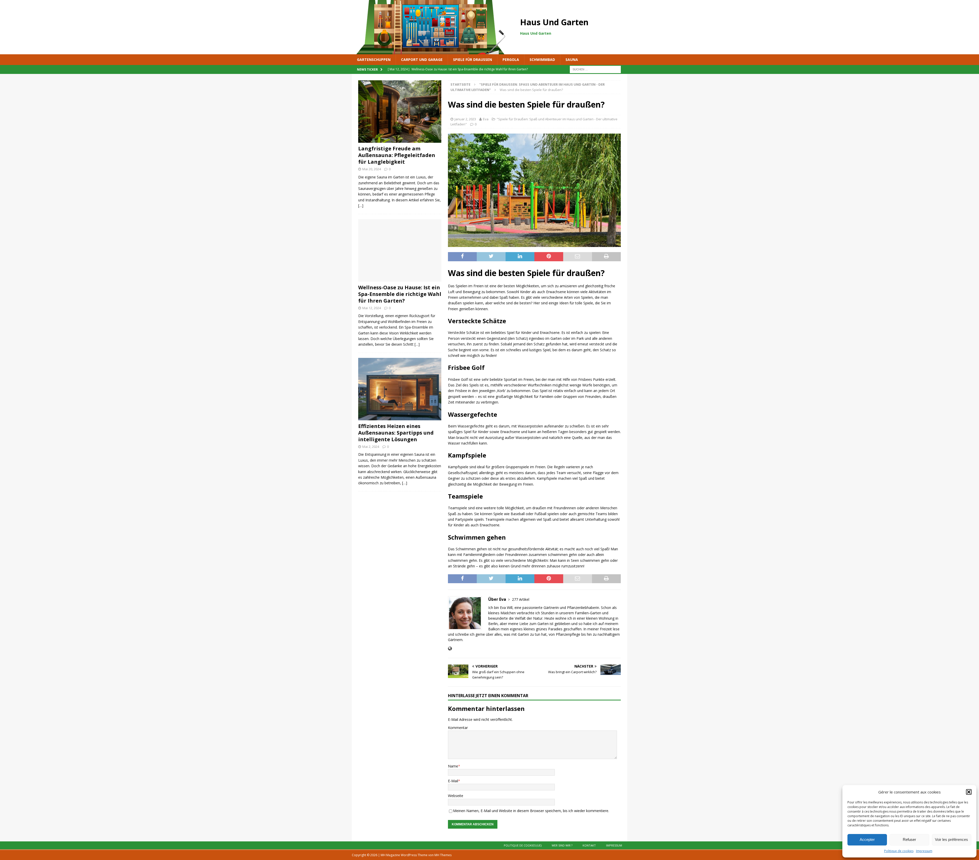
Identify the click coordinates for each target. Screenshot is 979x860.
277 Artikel (520, 599)
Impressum (924, 851)
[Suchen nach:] (595, 69)
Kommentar (458, 727)
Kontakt (589, 845)
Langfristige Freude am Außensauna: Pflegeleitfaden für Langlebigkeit (396, 155)
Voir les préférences (951, 839)
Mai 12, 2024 (371, 308)
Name (453, 766)
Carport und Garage (422, 59)
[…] (360, 205)
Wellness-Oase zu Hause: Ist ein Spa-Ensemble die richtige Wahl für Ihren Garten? (399, 294)
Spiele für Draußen (472, 59)
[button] (968, 791)
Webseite (455, 795)
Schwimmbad (542, 59)
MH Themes (443, 855)
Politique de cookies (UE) (523, 845)
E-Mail (453, 780)
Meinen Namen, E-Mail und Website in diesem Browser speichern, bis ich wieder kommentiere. (531, 810)
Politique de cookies (898, 851)
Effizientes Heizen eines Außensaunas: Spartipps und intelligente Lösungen (396, 433)
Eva (485, 119)
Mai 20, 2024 (371, 169)
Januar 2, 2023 (465, 119)
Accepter (867, 839)
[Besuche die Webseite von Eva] (450, 648)
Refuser (909, 839)
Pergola (511, 59)
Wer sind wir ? (562, 845)
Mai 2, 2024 (370, 446)
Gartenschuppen (374, 59)
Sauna (571, 59)
